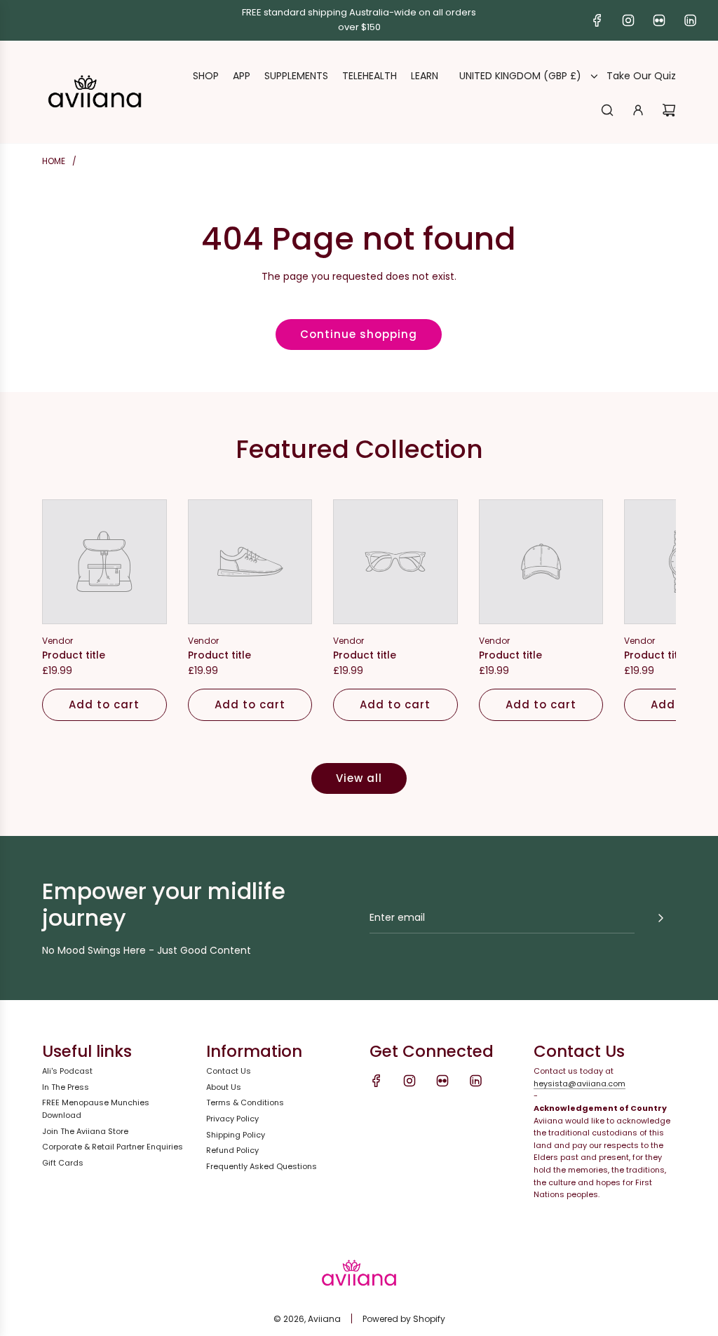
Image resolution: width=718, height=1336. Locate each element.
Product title (73, 655)
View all (359, 778)
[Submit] (660, 918)
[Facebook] (597, 20)
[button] (68, 610)
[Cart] (668, 110)
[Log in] (638, 110)
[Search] (607, 110)
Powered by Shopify (404, 1319)
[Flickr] (659, 20)
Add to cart (104, 704)
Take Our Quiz (641, 76)
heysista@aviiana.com (579, 1083)
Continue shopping (358, 334)
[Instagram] (628, 20)
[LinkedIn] (690, 20)
